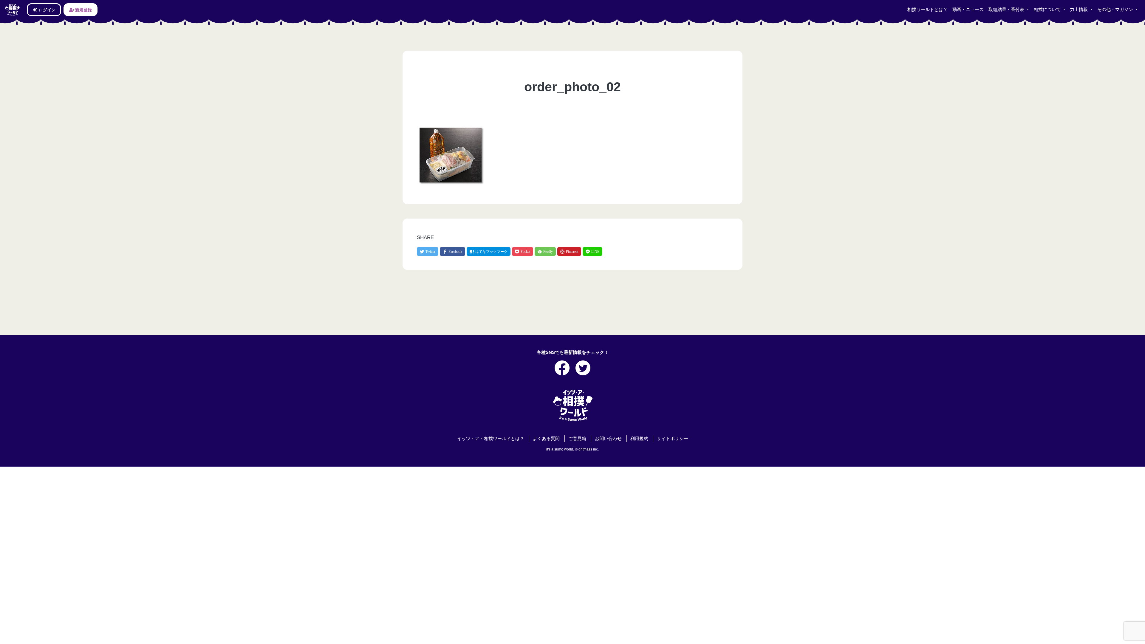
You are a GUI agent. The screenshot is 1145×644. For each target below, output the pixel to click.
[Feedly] (545, 251)
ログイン (46, 9)
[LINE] (592, 251)
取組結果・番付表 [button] (1006, 9)
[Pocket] (522, 251)
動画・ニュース (968, 9)
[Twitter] (427, 251)
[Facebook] (452, 251)
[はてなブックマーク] (488, 251)
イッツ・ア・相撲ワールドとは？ (490, 438)
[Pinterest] (569, 251)
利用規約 (639, 438)
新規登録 (83, 9)
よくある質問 (546, 438)
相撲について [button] (1048, 9)
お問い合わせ (608, 438)
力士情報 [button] (1079, 9)
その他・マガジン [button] (1115, 9)
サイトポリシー (672, 438)
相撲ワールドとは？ (927, 9)
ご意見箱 (577, 438)
